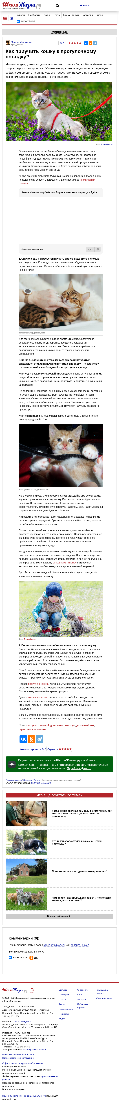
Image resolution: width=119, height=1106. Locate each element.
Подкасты (87, 15)
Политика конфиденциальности (18, 1054)
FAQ (79, 994)
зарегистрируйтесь (54, 945)
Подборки (34, 15)
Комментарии (71, 15)
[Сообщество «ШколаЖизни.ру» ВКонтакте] (26, 21)
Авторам (81, 999)
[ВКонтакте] (86, 43)
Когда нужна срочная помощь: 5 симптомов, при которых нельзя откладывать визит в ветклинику (82, 813)
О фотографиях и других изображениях (22, 1063)
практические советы (33, 729)
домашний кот (85, 725)
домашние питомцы (62, 725)
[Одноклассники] (90, 43)
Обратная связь (104, 998)
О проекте (82, 990)
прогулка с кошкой (38, 684)
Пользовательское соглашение (18, 1058)
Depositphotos (107, 144)
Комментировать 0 (31, 749)
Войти (85, 5)
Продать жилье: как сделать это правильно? (80, 871)
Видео (99, 15)
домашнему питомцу (65, 562)
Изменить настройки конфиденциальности (24, 1096)
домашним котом (38, 697)
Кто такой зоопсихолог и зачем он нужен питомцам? (77, 842)
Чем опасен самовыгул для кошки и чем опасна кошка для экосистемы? (81, 899)
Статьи (46, 15)
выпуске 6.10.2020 (41, 783)
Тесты (56, 15)
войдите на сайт (80, 945)
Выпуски (21, 15)
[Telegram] (95, 43)
